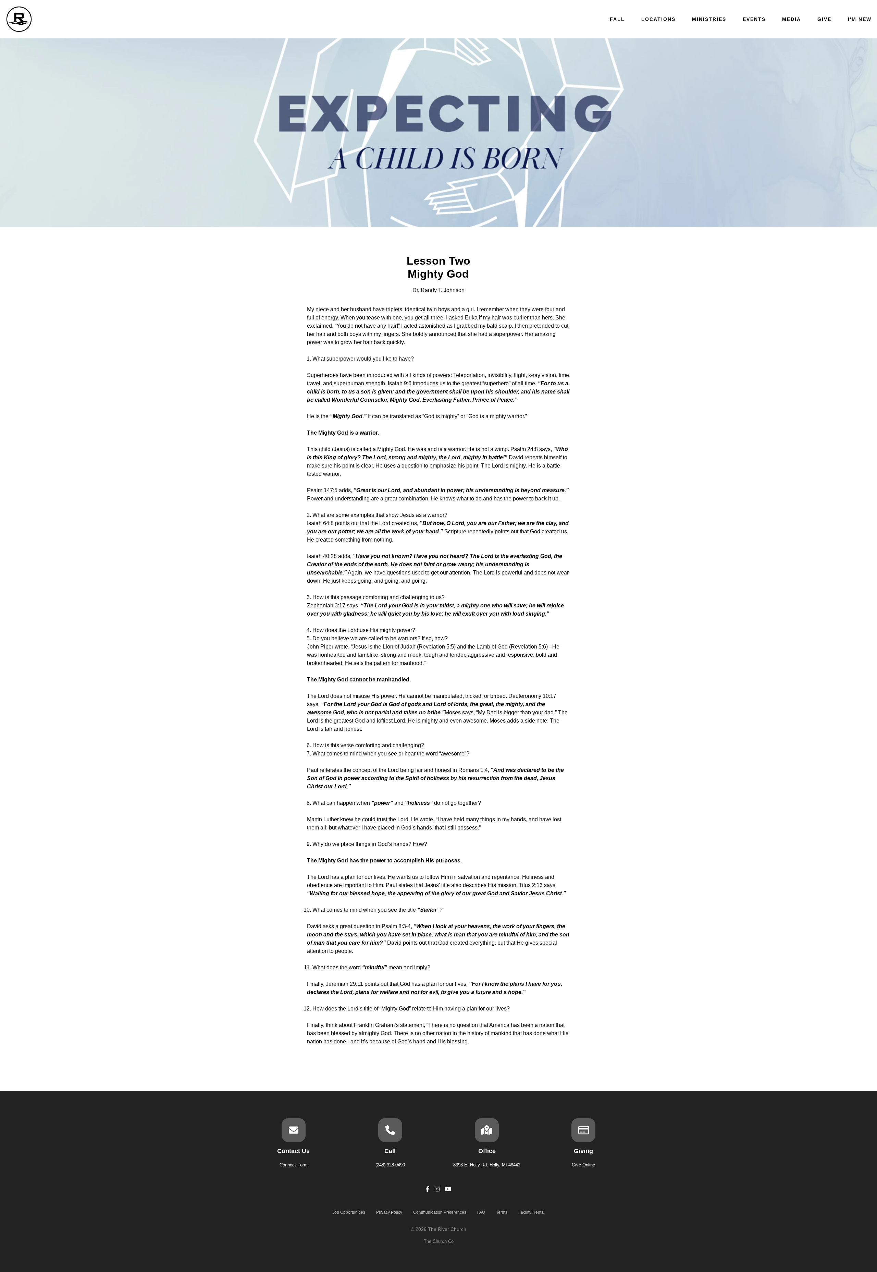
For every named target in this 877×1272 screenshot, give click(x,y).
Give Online (583, 1164)
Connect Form (294, 1164)
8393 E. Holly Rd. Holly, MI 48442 (486, 1164)
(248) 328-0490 (390, 1164)
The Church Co (439, 1241)
